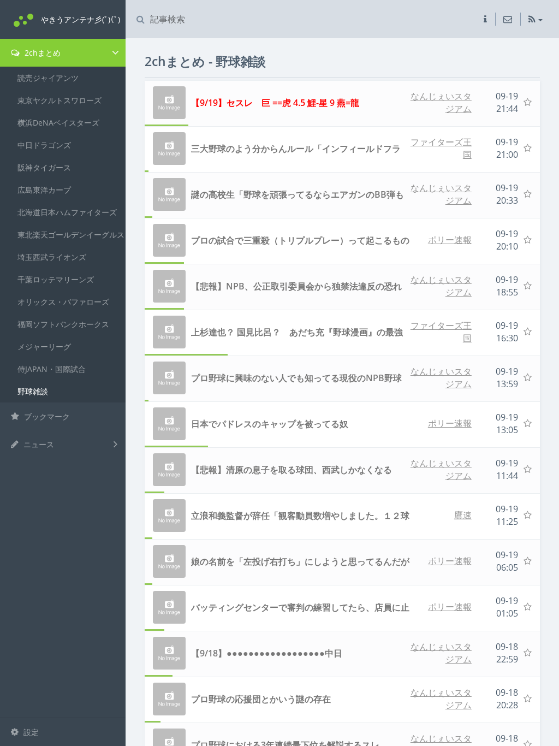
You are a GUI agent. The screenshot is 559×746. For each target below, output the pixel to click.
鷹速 (463, 515)
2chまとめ (41, 53)
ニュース (37, 444)
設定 (30, 732)
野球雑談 (32, 391)
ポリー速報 (450, 240)
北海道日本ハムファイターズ (67, 212)
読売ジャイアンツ (48, 78)
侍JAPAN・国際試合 (51, 369)
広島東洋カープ (44, 190)
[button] (485, 19)
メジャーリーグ (44, 346)
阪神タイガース (44, 167)
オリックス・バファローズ (63, 302)
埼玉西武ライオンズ (51, 257)
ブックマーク (46, 416)
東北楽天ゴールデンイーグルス (70, 234)
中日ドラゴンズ (44, 145)
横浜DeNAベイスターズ (58, 122)
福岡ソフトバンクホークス (63, 324)
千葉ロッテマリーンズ (55, 279)
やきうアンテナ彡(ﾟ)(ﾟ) (80, 19)
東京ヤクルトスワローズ (59, 100)
